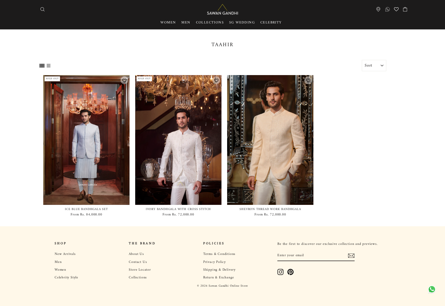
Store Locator (140, 270)
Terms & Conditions (219, 254)
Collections (210, 22)
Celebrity (271, 22)
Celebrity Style (66, 278)
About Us (136, 254)
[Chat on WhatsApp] (431, 292)
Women (168, 22)
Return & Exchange (218, 278)
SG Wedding (242, 22)
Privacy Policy (214, 262)
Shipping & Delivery (219, 270)
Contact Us (138, 262)
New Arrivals (65, 254)
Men (185, 22)
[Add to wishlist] (124, 80)
